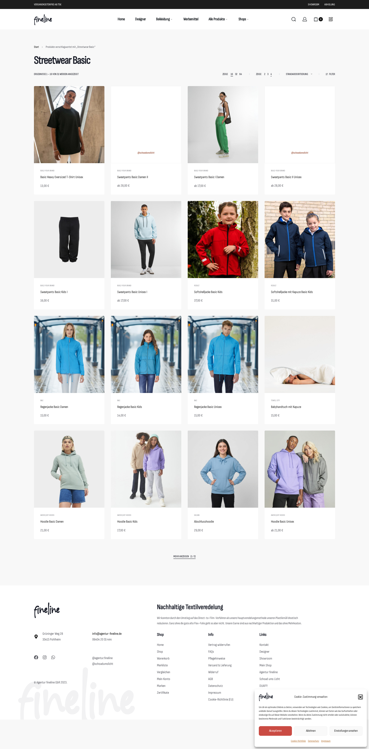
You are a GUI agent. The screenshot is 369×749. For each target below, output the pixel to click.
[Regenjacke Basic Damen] (69, 354)
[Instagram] (44, 657)
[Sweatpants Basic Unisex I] (146, 239)
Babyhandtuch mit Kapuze (286, 407)
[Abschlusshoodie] (223, 469)
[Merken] (94, 96)
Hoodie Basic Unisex (282, 522)
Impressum (326, 741)
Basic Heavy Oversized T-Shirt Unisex (61, 177)
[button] (360, 697)
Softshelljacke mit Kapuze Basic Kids (292, 292)
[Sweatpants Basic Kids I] (69, 239)
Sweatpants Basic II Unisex (286, 177)
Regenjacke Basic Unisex (208, 407)
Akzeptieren (275, 731)
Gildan (196, 515)
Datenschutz (313, 741)
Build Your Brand (47, 171)
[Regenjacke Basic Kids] (146, 354)
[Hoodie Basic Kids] (146, 469)
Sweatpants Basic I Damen (209, 177)
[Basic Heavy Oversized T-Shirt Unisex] (69, 124)
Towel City (275, 400)
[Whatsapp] (53, 657)
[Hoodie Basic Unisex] (300, 469)
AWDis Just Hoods (47, 515)
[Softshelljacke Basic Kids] (223, 239)
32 (236, 74)
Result (196, 285)
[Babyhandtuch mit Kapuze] (300, 354)
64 (240, 74)
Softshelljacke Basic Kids (208, 292)
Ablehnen (311, 731)
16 (232, 74)
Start (36, 47)
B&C (41, 400)
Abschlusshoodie (204, 522)
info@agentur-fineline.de (107, 634)
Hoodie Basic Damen (52, 522)
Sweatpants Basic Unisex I (132, 292)
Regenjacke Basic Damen (54, 407)
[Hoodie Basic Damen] (69, 469)
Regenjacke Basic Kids (129, 407)
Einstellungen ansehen (346, 731)
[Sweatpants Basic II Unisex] (300, 124)
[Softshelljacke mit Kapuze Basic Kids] (300, 239)
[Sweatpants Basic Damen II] (146, 124)
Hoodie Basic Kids (127, 522)
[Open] (330, 19)
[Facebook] (36, 657)
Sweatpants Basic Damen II (132, 177)
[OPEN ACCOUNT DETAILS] (304, 19)
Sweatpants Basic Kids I (53, 292)
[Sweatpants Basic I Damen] (223, 124)
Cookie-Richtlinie (298, 741)
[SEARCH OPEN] (293, 19)
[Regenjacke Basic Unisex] (223, 354)
